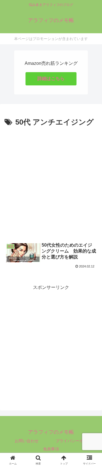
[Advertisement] (51, 182)
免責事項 (51, 449)
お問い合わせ (27, 441)
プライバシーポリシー (75, 441)
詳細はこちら (51, 78)
